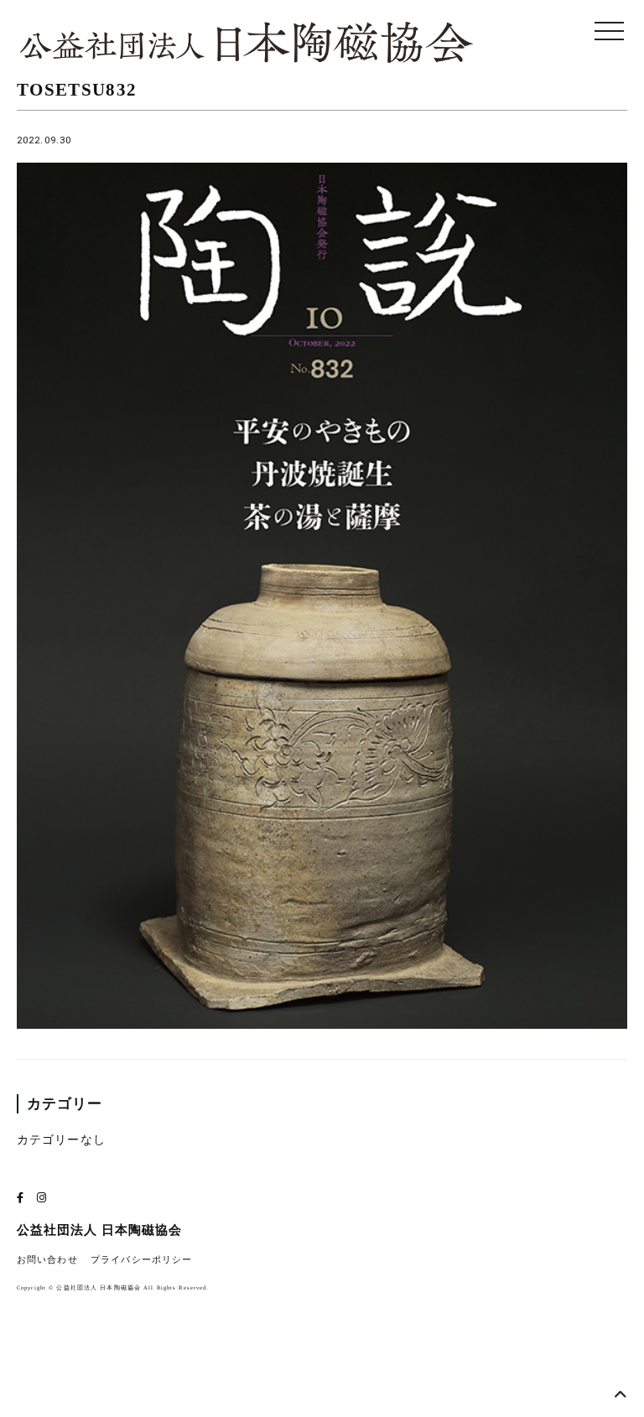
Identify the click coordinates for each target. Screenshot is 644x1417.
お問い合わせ (47, 1259)
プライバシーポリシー (141, 1259)
